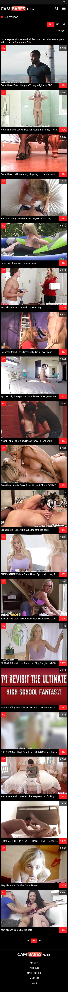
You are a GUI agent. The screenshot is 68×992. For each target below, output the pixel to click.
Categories (34, 973)
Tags (34, 983)
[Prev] (28, 941)
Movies (34, 963)
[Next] (39, 941)
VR (64, 24)
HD (57, 24)
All (51, 24)
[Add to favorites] (56, 48)
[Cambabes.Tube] (17, 8)
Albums (34, 968)
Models (34, 978)
